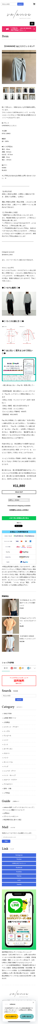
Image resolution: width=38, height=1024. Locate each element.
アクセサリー (8, 784)
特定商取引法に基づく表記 (12, 819)
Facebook (19, 868)
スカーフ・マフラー (10, 780)
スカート (7, 753)
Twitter (19, 859)
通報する (19, 522)
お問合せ (7, 813)
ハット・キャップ (10, 775)
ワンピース (7, 735)
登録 (6, 841)
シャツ (6, 740)
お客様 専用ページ (10, 718)
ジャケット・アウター (11, 727)
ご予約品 (7, 793)
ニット (6, 744)
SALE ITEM (8, 713)
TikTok (19, 876)
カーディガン (8, 749)
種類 (19, 497)
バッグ (6, 766)
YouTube (19, 872)
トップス (7, 731)
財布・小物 (7, 788)
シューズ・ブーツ (10, 771)
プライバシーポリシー (11, 816)
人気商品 (7, 722)
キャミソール (8, 762)
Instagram (19, 855)
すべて (6, 668)
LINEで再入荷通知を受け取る (19, 518)
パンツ (6, 757)
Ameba (19, 884)
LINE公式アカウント (19, 863)
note (19, 880)
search (20, 4)
